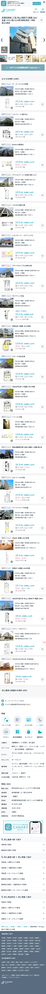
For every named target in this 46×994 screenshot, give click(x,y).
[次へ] (44, 40)
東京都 (13, 927)
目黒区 (19, 927)
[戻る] (2, 40)
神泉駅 (25, 927)
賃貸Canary (4, 927)
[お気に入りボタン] (41, 20)
